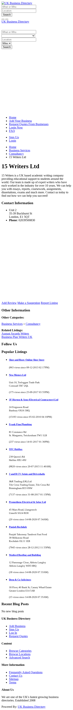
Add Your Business (20, 120)
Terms (12, 682)
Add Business (17, 626)
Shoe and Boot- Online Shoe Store (26, 359)
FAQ (12, 130)
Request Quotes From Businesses (28, 124)
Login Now (16, 127)
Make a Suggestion (28, 302)
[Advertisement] (36, 82)
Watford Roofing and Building (25, 555)
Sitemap (14, 679)
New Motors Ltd (17, 375)
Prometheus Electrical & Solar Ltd (27, 502)
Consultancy (33, 323)
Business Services (12, 323)
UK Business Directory (15, 21)
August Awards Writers (15, 333)
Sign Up (14, 137)
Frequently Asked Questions (25, 672)
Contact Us (15, 675)
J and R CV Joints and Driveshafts (27, 474)
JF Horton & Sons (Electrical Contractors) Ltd (33, 399)
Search (7, 14)
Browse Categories (20, 650)
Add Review (9, 302)
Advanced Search (19, 657)
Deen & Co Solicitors (20, 579)
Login (12, 140)
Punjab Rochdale (18, 526)
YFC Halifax (15, 449)
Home (12, 117)
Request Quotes (18, 636)
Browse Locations (20, 654)
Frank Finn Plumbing (20, 424)
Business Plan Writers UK (16, 337)
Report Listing (49, 302)
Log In (13, 632)
